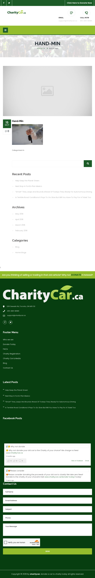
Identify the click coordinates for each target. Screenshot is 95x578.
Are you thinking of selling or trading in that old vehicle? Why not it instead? (47, 274)
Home (40, 48)
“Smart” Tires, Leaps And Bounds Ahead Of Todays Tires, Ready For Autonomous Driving (53, 192)
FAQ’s (5, 349)
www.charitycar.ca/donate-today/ (60, 477)
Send (47, 551)
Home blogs (20, 252)
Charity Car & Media (12, 358)
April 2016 (19, 219)
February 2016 (21, 230)
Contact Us (8, 368)
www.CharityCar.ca (14, 453)
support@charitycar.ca (68, 21)
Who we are (8, 339)
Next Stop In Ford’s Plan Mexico (28, 186)
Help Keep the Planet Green (27, 180)
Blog (17, 247)
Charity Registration (11, 353)
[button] (88, 163)
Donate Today (9, 344)
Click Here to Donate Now (79, 3)
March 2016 (20, 225)
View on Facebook (77, 461)
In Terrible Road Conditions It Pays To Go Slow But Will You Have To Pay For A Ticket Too (53, 197)
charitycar (35, 574)
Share (87, 461)
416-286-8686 (86, 21)
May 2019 (19, 214)
